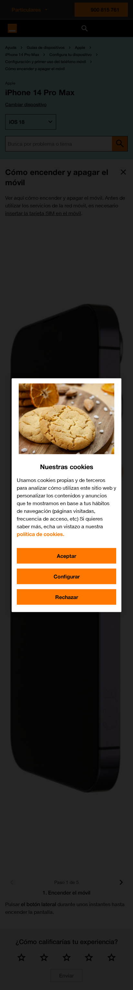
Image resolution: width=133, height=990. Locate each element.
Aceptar (66, 555)
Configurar (67, 576)
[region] (66, 495)
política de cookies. (40, 533)
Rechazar (66, 596)
